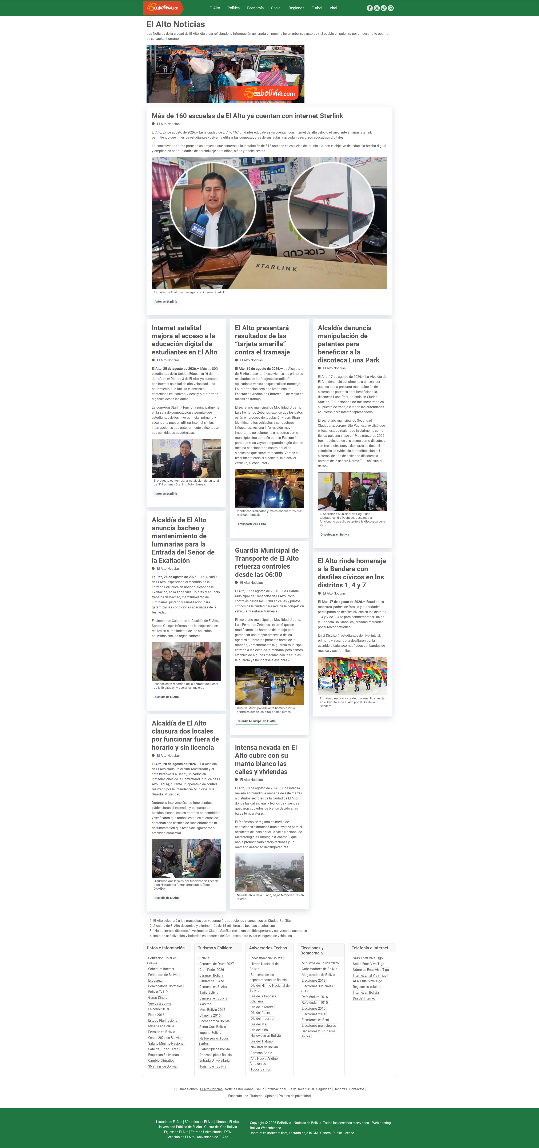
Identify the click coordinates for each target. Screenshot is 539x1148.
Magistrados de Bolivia (318, 975)
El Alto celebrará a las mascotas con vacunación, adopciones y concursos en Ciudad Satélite (222, 921)
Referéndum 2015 (315, 1003)
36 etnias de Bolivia (162, 1066)
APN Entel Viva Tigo (367, 981)
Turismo (256, 1096)
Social (276, 8)
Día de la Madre (262, 1007)
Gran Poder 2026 (211, 970)
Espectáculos (238, 1096)
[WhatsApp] (390, 9)
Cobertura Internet (161, 969)
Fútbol (317, 8)
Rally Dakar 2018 (301, 1089)
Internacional (276, 1089)
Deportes (340, 1089)
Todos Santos (261, 1069)
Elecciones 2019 (314, 980)
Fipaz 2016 (156, 1015)
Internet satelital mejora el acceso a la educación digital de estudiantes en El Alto (184, 340)
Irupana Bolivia (210, 1033)
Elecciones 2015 (314, 1008)
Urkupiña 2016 (210, 1015)
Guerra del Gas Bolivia (220, 1127)
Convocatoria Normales (165, 986)
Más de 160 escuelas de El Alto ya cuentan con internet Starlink (247, 116)
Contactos (356, 1089)
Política (234, 8)
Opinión (270, 1096)
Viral (333, 8)
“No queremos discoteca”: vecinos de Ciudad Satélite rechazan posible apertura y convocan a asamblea (230, 931)
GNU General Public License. (334, 1133)
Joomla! (256, 1133)
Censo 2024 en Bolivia (164, 1038)
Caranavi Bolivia (211, 975)
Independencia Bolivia (267, 958)
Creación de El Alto (181, 1137)
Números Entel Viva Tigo (371, 970)
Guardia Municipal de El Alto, (257, 721)
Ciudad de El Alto (211, 981)
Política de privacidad (295, 1096)
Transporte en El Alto (252, 524)
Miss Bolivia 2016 (212, 1010)
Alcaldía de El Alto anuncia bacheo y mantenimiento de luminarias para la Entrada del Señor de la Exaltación (183, 540)
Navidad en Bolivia (264, 1047)
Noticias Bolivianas (239, 1089)
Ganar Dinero (157, 998)
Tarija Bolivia (208, 992)
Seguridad (323, 1089)
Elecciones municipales (319, 1026)
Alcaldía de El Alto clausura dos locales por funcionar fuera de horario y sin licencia (185, 735)
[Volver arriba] (530, 1140)
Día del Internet (364, 998)
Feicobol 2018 (158, 1009)
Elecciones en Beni (315, 1020)
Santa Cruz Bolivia (212, 1027)
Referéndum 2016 (315, 997)
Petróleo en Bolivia (161, 1032)
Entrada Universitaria (214, 1060)
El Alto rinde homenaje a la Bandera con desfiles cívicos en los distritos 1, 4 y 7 (352, 573)
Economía (255, 8)
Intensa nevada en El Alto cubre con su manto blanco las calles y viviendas (266, 759)
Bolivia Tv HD (158, 992)
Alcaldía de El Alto (167, 697)
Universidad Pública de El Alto (180, 1127)
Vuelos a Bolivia (160, 1003)
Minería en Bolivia (161, 1026)
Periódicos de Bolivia (163, 975)
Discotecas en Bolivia (335, 534)
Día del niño (259, 1030)
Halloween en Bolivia (266, 1036)
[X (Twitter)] (376, 9)
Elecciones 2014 (314, 1014)
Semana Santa (261, 1053)
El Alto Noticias (168, 124)
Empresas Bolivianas (163, 1055)
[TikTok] (383, 9)
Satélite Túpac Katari (163, 1049)
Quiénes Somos (186, 1089)
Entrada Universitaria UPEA (211, 1132)
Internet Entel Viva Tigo (370, 975)
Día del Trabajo (262, 1041)
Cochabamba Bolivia (214, 1021)
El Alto (214, 8)
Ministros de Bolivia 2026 (320, 963)
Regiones (296, 8)
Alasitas (205, 1004)
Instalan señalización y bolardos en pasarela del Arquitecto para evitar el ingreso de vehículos (222, 936)
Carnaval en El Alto (213, 987)
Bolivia (204, 958)
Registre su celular (366, 987)
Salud (260, 1089)
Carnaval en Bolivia (213, 998)
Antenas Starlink (166, 301)
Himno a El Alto (227, 1122)
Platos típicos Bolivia (214, 1049)
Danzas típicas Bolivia (215, 1055)
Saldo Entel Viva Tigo (368, 964)
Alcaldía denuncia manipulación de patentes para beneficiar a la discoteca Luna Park (348, 344)
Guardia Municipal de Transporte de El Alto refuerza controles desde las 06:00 (267, 562)
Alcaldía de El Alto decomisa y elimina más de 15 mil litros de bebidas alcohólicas (214, 926)
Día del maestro (262, 1019)
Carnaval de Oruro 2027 (216, 964)
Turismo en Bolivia (212, 1066)
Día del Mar (259, 1024)
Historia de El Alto (169, 1122)
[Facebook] (369, 9)
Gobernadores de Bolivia (319, 969)
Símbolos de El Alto (199, 1122)
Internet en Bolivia (366, 992)
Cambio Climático (161, 1060)
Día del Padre (260, 1013)
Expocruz (155, 980)
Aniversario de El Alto (212, 1137)
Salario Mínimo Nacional (166, 1043)
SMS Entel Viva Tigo (368, 958)
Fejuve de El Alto (176, 1132)
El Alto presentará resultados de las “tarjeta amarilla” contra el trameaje (262, 340)
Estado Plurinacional (163, 1020)
